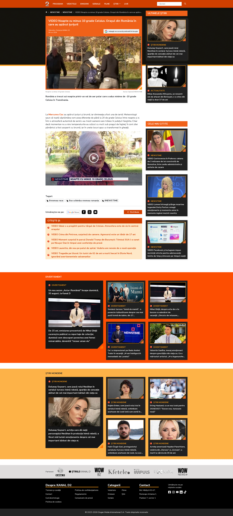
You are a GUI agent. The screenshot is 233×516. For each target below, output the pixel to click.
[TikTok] (185, 492)
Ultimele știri (157, 13)
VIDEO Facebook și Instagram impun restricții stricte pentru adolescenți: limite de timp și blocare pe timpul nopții (166, 253)
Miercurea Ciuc (55, 114)
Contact (49, 494)
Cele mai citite (158, 123)
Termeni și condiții (53, 490)
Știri (123, 494)
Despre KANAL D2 (58, 485)
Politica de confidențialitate (86, 490)
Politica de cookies (54, 502)
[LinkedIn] (181, 492)
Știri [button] (116, 4)
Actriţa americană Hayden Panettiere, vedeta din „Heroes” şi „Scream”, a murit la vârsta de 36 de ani (167, 449)
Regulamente (81, 494)
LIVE (126, 4)
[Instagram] (173, 492)
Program (58, 4)
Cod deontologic (52, 498)
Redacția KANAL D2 (63, 30)
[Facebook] (169, 492)
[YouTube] (177, 492)
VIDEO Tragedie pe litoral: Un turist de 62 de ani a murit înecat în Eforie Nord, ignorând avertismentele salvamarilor (91, 255)
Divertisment (54, 276)
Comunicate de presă (84, 498)
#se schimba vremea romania (84, 200)
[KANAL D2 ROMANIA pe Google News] (73, 212)
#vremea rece (56, 200)
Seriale (96, 4)
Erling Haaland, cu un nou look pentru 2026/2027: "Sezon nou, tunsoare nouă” (167, 408)
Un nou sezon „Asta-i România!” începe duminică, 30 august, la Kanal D (73, 292)
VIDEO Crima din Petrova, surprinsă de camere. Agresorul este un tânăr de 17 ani (93, 234)
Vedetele (71, 4)
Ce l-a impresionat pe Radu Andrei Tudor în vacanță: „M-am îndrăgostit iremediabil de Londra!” (124, 353)
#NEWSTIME (111, 200)
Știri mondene (54, 373)
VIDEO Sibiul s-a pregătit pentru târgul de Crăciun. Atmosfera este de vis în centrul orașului (94, 228)
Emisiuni (84, 4)
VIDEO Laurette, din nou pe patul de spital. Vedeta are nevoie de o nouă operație (93, 248)
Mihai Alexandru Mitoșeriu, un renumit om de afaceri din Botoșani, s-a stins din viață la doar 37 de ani (166, 97)
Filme (107, 4)
